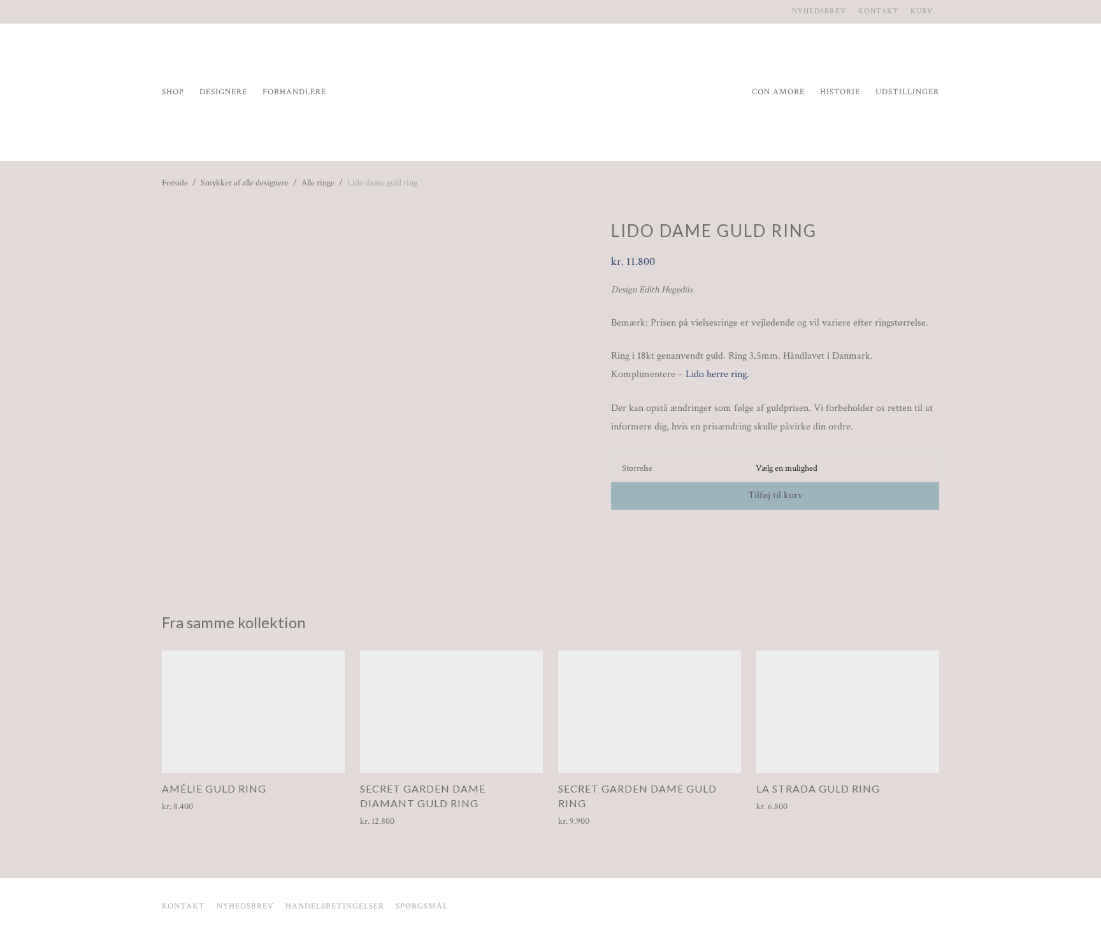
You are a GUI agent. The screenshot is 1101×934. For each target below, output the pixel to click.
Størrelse (637, 468)
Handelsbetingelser (334, 906)
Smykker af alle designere (245, 183)
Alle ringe (318, 183)
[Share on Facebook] (615, 532)
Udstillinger (907, 92)
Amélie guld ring (214, 788)
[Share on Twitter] (634, 532)
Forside (175, 183)
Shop (173, 92)
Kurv (921, 11)
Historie (840, 92)
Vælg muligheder (187, 806)
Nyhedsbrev (819, 11)
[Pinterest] (181, 11)
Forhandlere (294, 92)
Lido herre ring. (717, 374)
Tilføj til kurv (775, 495)
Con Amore (778, 92)
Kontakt (878, 11)
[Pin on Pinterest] (652, 532)
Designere (223, 92)
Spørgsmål (422, 906)
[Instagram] (165, 11)
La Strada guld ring (818, 788)
